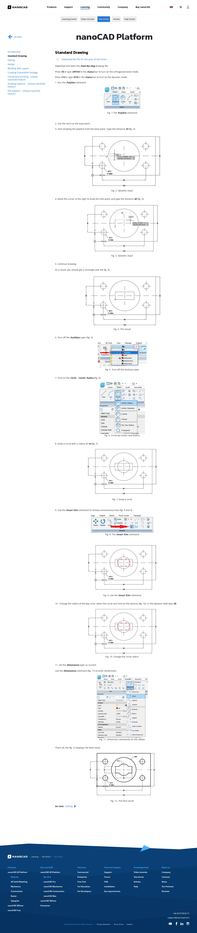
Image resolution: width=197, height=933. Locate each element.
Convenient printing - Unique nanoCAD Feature (23, 78)
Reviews (165, 891)
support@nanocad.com (178, 917)
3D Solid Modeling (19, 881)
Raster (14, 896)
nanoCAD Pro (50, 881)
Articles (116, 19)
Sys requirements (112, 891)
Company (123, 7)
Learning (85, 7)
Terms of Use (118, 924)
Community (103, 7)
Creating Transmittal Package (23, 72)
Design (11, 64)
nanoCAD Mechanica (53, 886)
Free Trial (81, 881)
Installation (109, 886)
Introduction (14, 51)
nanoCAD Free (14, 910)
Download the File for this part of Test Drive (84, 59)
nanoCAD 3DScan (15, 905)
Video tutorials (87, 19)
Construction (17, 891)
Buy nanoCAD (143, 7)
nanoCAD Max (50, 896)
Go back (18, 36)
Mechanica (16, 886)
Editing (11, 60)
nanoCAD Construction (54, 891)
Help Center (129, 19)
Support (68, 7)
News (164, 881)
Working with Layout (18, 68)
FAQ (106, 881)
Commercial (82, 872)
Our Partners (168, 886)
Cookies (130, 924)
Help (136, 886)
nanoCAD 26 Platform (17, 872)
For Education (83, 886)
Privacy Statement (103, 924)
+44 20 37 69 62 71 (181, 913)
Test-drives (104, 19)
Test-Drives (46, 857)
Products (51, 7)
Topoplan (15, 900)
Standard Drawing (17, 55)
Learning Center (69, 19)
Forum (107, 877)
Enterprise (45, 905)
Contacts (166, 877)
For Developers (84, 891)
